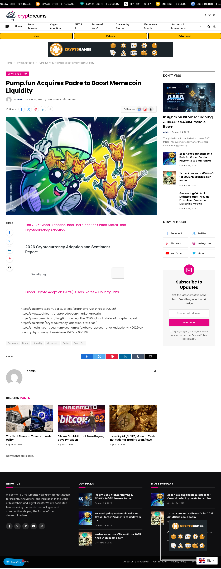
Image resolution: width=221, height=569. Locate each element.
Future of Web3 (97, 26)
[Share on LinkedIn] (43, 109)
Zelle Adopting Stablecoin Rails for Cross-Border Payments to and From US (195, 157)
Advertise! (185, 36)
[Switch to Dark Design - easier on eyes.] (214, 26)
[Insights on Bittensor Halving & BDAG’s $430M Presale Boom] (189, 97)
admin (19, 99)
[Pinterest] (9, 258)
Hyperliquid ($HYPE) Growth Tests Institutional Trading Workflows (132, 438)
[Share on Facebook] (21, 109)
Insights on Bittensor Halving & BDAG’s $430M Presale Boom (188, 122)
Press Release (32, 26)
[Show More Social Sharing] (50, 109)
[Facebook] (9, 232)
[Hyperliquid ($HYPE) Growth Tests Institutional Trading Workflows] (133, 418)
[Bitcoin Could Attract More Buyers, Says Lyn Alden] (81, 418)
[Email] (9, 267)
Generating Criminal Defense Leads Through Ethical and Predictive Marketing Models (194, 198)
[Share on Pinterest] (36, 109)
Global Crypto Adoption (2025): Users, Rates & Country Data (72, 292)
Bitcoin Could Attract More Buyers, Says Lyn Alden (81, 438)
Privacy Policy (199, 335)
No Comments (54, 99)
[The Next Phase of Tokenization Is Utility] (29, 418)
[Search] (209, 26)
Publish (110, 36)
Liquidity (37, 343)
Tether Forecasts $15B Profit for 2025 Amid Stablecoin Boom (196, 177)
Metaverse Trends (150, 26)
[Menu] (7, 26)
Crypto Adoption (55, 26)
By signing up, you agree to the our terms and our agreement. (189, 335)
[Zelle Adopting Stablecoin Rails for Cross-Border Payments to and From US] (169, 158)
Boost (25, 343)
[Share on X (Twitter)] (29, 109)
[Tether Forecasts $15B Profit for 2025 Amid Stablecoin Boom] (169, 177)
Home (18, 26)
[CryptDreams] (26, 15)
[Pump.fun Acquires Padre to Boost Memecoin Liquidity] (81, 166)
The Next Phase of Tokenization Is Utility (28, 438)
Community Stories (122, 26)
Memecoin (53, 343)
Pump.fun (79, 343)
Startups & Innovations (178, 26)
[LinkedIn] (9, 249)
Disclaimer (143, 561)
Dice (36, 36)
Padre (66, 343)
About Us (128, 561)
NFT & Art (78, 26)
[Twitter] (9, 241)
